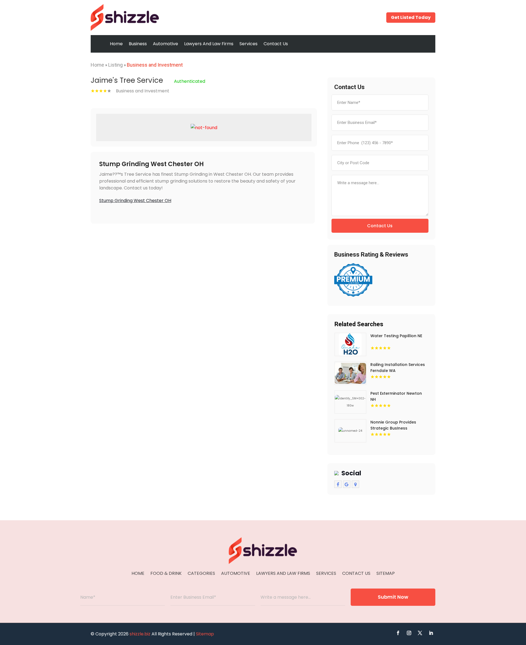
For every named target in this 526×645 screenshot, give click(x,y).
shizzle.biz (140, 634)
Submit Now (393, 596)
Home (116, 44)
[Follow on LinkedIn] (431, 633)
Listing (115, 65)
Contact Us (276, 44)
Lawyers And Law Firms (208, 44)
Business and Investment (155, 65)
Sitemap (385, 574)
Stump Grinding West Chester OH (135, 200)
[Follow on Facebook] (398, 633)
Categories (201, 574)
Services (248, 44)
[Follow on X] (420, 633)
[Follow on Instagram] (409, 633)
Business (138, 44)
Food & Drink (166, 574)
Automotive (165, 44)
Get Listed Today (411, 17)
